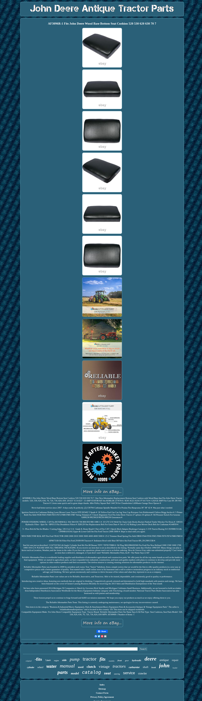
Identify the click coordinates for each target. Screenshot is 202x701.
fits (103, 659)
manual (67, 666)
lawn (48, 660)
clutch (91, 667)
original (29, 661)
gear (127, 660)
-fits (38, 659)
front (120, 660)
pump (75, 659)
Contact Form (102, 693)
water (51, 666)
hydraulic (136, 660)
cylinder (30, 667)
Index (102, 685)
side (64, 660)
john (164, 665)
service (129, 673)
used (80, 667)
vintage (104, 667)
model (75, 673)
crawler (142, 673)
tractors (119, 666)
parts (62, 672)
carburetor (134, 667)
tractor (89, 659)
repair (175, 660)
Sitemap (102, 689)
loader (175, 668)
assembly (111, 661)
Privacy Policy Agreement (102, 697)
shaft (145, 667)
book (154, 667)
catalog (91, 672)
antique (164, 660)
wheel (40, 667)
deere (150, 659)
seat (107, 673)
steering (117, 674)
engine (56, 660)
